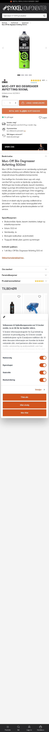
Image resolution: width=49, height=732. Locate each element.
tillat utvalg (24, 405)
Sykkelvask (25, 23)
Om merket (7, 269)
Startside (4, 23)
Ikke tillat (24, 413)
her (25, 131)
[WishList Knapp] (19, 296)
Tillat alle (24, 397)
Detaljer (38, 390)
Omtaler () (34, 82)
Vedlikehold (14, 23)
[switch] (42, 365)
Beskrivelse (7, 156)
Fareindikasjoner (9, 275)
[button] (4, 103)
